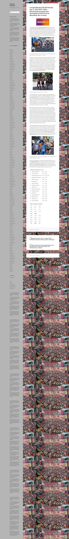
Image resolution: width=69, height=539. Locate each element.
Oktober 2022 (12, 125)
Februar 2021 (12, 157)
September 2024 (12, 88)
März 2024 (11, 98)
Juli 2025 (11, 72)
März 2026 (11, 59)
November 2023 (12, 104)
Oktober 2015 (12, 260)
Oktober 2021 (12, 144)
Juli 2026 (11, 53)
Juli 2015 (11, 264)
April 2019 (11, 192)
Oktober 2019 (12, 183)
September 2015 (12, 261)
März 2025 (11, 79)
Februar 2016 (12, 253)
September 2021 (12, 146)
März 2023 (11, 117)
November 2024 (12, 85)
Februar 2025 (12, 80)
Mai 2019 (11, 191)
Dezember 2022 (12, 122)
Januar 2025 (11, 82)
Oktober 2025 (12, 67)
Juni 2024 (11, 93)
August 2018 (12, 205)
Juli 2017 (11, 226)
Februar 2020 (12, 176)
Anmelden (11, 283)
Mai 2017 (11, 229)
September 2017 (12, 223)
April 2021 (11, 154)
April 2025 (11, 77)
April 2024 (11, 96)
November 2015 (12, 258)
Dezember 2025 (12, 64)
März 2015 (11, 271)
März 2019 (11, 194)
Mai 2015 (11, 268)
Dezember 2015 (12, 256)
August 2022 (12, 128)
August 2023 (12, 109)
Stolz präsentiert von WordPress (34, 255)
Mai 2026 (11, 56)
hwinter (37, 229)
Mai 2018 (11, 210)
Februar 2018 (12, 215)
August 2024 (12, 90)
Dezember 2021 (12, 141)
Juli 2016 (11, 245)
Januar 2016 (11, 255)
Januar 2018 (11, 216)
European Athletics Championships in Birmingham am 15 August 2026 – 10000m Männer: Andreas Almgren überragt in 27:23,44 (14, 458)
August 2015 (12, 263)
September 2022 (12, 127)
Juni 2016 (11, 247)
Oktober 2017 (12, 221)
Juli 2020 (11, 168)
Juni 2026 (11, 55)
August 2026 (12, 51)
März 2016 (11, 252)
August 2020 (12, 167)
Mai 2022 (11, 133)
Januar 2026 (11, 63)
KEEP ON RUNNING (12, 4)
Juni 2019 (11, 189)
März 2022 (11, 136)
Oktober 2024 (12, 87)
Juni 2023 (11, 112)
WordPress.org (12, 288)
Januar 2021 (11, 159)
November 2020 (12, 162)
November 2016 (12, 239)
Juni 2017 (11, 228)
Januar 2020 (11, 178)
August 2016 (12, 244)
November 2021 (12, 143)
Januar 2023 (11, 120)
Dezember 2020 (12, 160)
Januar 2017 (11, 236)
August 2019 (12, 186)
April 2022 (11, 135)
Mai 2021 (11, 152)
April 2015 (11, 269)
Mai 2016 (11, 248)
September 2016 (12, 242)
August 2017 (12, 224)
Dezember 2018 (12, 199)
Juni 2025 (11, 74)
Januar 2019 (11, 197)
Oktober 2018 (12, 202)
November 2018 (12, 200)
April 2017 (11, 231)
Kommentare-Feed (12, 286)
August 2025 (12, 71)
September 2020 (12, 165)
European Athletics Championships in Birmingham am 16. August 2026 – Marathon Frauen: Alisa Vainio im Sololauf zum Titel (14, 34)
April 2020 (11, 173)
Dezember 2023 (12, 103)
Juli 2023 (11, 111)
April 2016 (11, 250)
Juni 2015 (11, 266)
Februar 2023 (12, 119)
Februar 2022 (12, 138)
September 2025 (12, 69)
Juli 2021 (11, 149)
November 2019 (12, 181)
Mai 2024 (11, 95)
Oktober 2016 (12, 240)
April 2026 (11, 58)
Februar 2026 (12, 61)
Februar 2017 (12, 234)
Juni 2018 (11, 208)
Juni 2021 (11, 151)
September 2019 (12, 184)
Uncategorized (12, 277)
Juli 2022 (11, 130)
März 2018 (11, 213)
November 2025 (12, 66)
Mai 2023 (11, 114)
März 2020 (11, 175)
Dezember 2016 (12, 237)
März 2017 (11, 232)
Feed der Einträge (12, 285)
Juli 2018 (11, 207)
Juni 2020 (11, 170)
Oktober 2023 (12, 106)
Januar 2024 (11, 101)
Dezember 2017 (12, 218)
